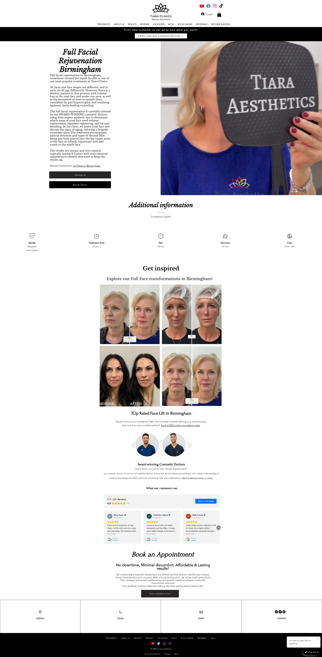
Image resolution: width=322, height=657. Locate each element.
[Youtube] (201, 6)
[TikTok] (221, 6)
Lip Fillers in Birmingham (86, 165)
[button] (219, 14)
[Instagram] (214, 6)
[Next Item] (218, 345)
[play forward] (189, 445)
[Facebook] (208, 6)
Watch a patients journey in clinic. (197, 478)
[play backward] (133, 445)
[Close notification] (318, 639)
